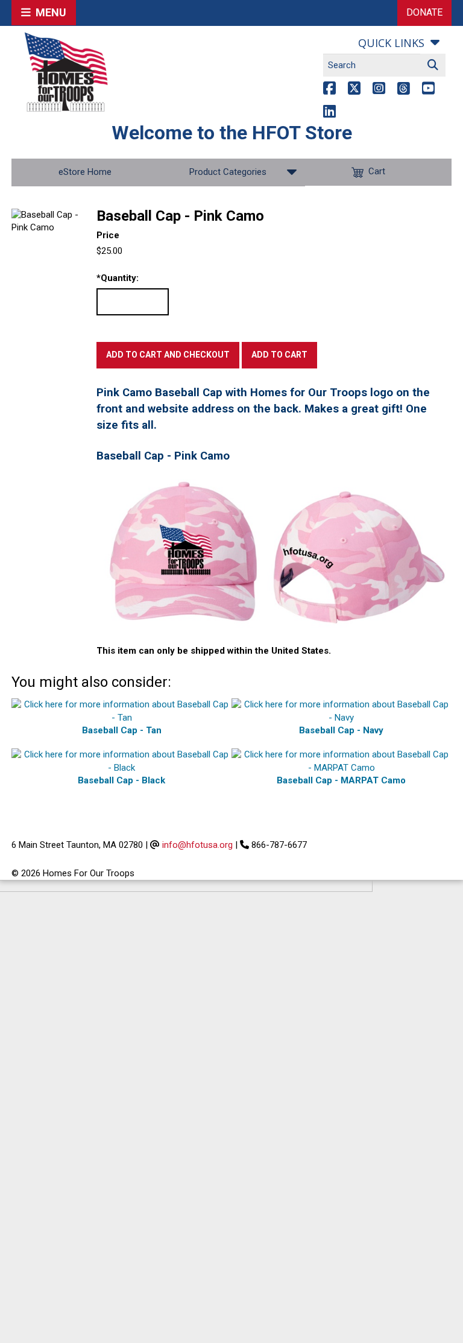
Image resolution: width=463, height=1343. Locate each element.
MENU (48, 12)
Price (107, 235)
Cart (376, 171)
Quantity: (117, 278)
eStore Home (85, 171)
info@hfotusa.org (197, 844)
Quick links (391, 43)
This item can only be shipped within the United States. (213, 650)
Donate (424, 12)
